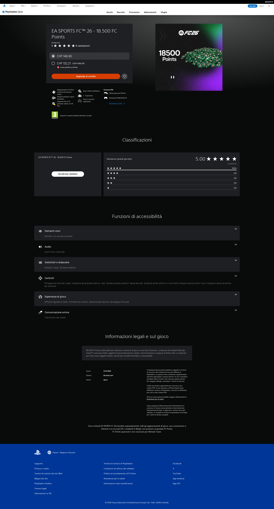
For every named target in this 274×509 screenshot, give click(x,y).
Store (11, 6)
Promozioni (134, 12)
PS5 (22, 6)
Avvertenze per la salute (155, 399)
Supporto (89, 6)
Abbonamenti (150, 12)
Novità (75, 6)
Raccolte (121, 12)
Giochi (33, 6)
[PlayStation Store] (13, 11)
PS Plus (47, 6)
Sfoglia (164, 12)
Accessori (61, 6)
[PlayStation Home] (4, 6)
